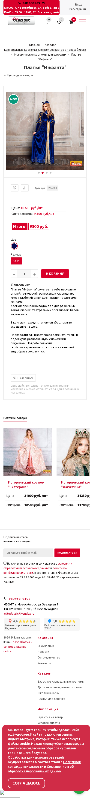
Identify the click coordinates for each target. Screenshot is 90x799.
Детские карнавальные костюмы (60, 687)
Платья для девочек (51, 698)
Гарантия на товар (50, 717)
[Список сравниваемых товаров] (47, 24)
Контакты (44, 663)
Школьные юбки (49, 693)
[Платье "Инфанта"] (45, 168)
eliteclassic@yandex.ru (19, 613)
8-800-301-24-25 (33, 3)
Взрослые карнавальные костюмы (61, 681)
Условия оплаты (49, 722)
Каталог (44, 673)
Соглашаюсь (26, 783)
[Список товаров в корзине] (73, 24)
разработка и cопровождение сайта (17, 646)
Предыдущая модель (20, 75)
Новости (43, 651)
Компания (45, 637)
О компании (46, 645)
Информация (48, 709)
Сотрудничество (49, 657)
